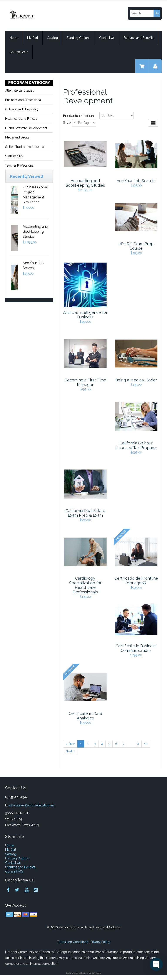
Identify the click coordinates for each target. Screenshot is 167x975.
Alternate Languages (19, 90)
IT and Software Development (26, 128)
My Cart (32, 37)
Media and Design (17, 137)
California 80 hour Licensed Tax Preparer (136, 445)
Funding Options (78, 37)
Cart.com (96, 973)
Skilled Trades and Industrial (25, 147)
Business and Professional (23, 100)
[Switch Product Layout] (153, 123)
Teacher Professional (19, 165)
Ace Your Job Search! (136, 180)
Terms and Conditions (72, 942)
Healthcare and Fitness (21, 118)
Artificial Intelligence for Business (85, 314)
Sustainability (14, 156)
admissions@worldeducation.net (31, 805)
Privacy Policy (100, 942)
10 (145, 744)
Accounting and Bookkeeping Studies (35, 231)
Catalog (52, 37)
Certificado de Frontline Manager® (136, 580)
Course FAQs (19, 52)
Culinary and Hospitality (21, 109)
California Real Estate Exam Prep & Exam (85, 512)
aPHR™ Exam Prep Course (136, 246)
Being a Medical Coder (136, 380)
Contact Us (107, 37)
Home (14, 37)
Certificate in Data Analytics (85, 715)
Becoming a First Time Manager (85, 382)
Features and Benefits (139, 37)
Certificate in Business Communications (136, 648)
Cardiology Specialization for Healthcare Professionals (85, 585)
